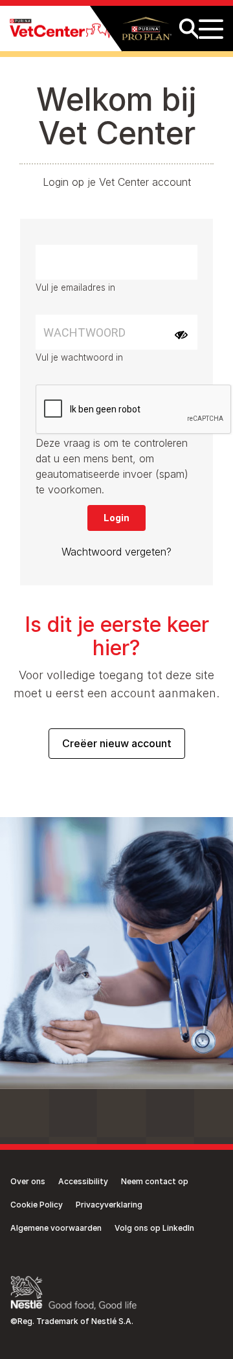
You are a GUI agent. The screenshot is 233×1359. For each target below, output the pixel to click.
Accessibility (83, 1181)
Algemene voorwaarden (56, 1228)
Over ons (27, 1181)
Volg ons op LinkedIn (154, 1228)
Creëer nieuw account (117, 743)
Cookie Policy (36, 1204)
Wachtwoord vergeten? (116, 551)
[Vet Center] (60, 29)
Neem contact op (154, 1181)
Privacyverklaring (109, 1204)
